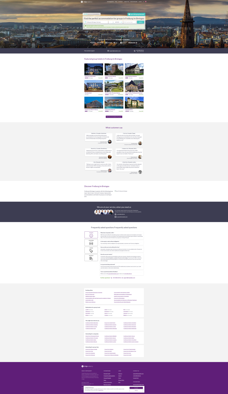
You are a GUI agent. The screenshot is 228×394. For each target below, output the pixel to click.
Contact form (136, 378)
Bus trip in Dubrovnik (90, 294)
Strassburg (106, 311)
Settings (136, 390)
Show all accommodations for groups (114, 116)
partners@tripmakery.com (138, 384)
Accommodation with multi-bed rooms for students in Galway (98, 298)
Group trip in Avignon (108, 349)
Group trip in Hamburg (90, 353)
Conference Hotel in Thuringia (92, 337)
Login (140, 1)
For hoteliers (133, 1)
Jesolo (105, 309)
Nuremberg (126, 311)
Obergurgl (88, 311)
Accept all (136, 387)
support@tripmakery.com (115, 50)
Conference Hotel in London (110, 341)
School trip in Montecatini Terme (92, 336)
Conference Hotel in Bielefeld (110, 336)
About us (126, 1)
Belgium (125, 315)
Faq (116, 1)
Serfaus (87, 315)
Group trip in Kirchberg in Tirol (130, 351)
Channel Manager (107, 378)
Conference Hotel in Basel (129, 337)
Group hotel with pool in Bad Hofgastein (122, 302)
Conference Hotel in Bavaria (91, 341)
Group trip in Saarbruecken (110, 353)
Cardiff (87, 309)
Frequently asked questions (109, 375)
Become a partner (107, 384)
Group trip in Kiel (108, 351)
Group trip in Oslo (89, 351)
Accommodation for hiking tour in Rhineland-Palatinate (125, 300)
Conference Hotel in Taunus (129, 336)
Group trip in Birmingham (119, 298)
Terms (105, 380)
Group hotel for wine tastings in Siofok (122, 292)
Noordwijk (88, 313)
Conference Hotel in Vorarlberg (130, 339)
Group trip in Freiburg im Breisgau (111, 355)
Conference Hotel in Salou (91, 339)
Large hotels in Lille (89, 300)
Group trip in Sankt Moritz (109, 322)
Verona (105, 313)
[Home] (86, 1)
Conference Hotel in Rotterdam (130, 328)
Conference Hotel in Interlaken (130, 322)
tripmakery (126, 39)
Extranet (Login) (107, 373)
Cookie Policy (100, 390)
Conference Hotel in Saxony (110, 337)
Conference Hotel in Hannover (130, 324)
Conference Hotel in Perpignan (130, 326)
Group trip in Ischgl (127, 355)
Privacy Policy (121, 380)
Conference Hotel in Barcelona (92, 322)
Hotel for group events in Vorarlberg (121, 296)
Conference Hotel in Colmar (110, 326)
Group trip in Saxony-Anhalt (91, 349)
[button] (126, 1)
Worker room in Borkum (90, 302)
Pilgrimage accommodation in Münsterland (123, 294)
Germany (125, 313)
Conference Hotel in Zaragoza (92, 324)
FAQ (119, 382)
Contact (120, 1)
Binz (124, 309)
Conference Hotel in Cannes (91, 326)
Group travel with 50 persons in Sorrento (94, 292)
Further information (108, 382)
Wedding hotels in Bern (90, 296)
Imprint (119, 375)
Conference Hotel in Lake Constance (131, 341)
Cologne (106, 315)
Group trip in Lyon (127, 353)
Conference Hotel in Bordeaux (110, 328)
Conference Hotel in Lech (91, 328)
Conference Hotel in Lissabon (110, 339)
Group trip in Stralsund (90, 355)
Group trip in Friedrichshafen (129, 349)
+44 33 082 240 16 (140, 50)
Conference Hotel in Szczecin (110, 324)
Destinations (110, 1)
